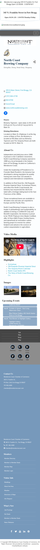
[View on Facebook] (5, 114)
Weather (6, 490)
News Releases (9, 522)
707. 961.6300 (9, 445)
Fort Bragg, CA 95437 (18, 442)
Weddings (7, 482)
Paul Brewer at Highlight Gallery (20, 317)
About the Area (8, 486)
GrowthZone (26, 544)
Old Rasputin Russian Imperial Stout (22, 266)
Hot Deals (7, 514)
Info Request (8, 499)
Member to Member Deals (12, 462)
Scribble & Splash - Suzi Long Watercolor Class (19, 308)
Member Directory (9, 458)
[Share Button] (34, 61)
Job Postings (8, 510)
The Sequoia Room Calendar (19, 269)
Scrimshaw (12, 264)
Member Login (8, 471)
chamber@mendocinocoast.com (15, 448)
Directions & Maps (10, 494)
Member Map (8, 467)
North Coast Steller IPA (16, 271)
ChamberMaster (17, 546)
